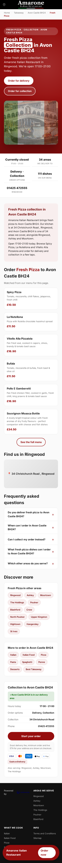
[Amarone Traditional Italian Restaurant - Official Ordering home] (31, 4)
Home (7, 12)
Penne (41, 662)
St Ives (13, 631)
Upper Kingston (39, 617)
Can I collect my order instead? (26, 539)
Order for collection (20, 91)
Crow (29, 609)
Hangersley (33, 624)
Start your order (31, 736)
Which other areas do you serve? (28, 563)
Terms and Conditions (44, 833)
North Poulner (17, 617)
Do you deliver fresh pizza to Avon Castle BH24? (28, 514)
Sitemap (37, 838)
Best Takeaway (33, 669)
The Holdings (17, 602)
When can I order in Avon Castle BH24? (27, 527)
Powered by (8, 792)
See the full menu (31, 442)
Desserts (15, 669)
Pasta (13, 662)
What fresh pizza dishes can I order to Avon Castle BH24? (29, 551)
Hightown (15, 624)
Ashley (30, 595)
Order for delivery (18, 80)
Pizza (43, 654)
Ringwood (15, 595)
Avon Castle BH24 (37, 12)
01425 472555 (17, 188)
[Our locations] (4, 4)
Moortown (45, 595)
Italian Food (29, 654)
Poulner (34, 602)
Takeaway (19, 12)
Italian (13, 654)
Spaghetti (27, 662)
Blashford (15, 609)
